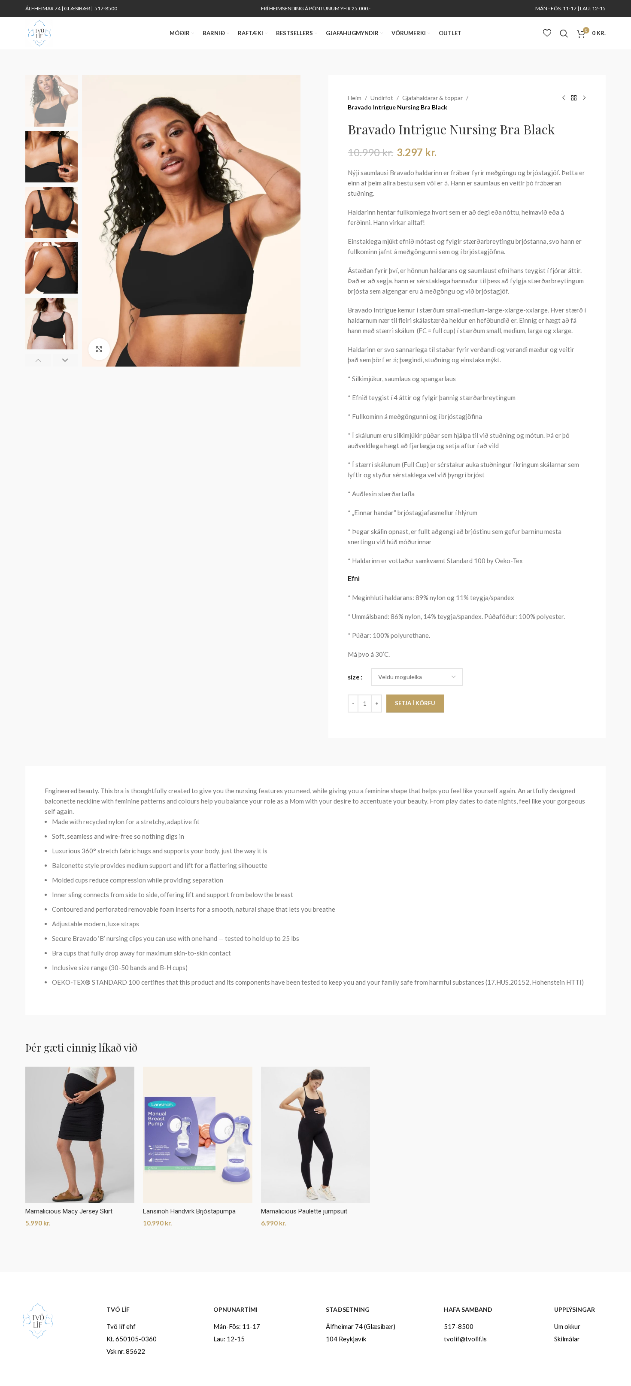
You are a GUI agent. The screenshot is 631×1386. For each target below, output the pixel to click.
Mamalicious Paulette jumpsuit (304, 1211)
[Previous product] (563, 98)
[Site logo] (39, 32)
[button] (38, 360)
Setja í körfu (415, 703)
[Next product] (584, 98)
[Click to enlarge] (99, 349)
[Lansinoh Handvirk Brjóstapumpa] (197, 1135)
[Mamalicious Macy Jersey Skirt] (79, 1135)
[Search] (564, 33)
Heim (354, 97)
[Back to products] (574, 98)
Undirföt (381, 97)
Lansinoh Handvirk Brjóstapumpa (189, 1211)
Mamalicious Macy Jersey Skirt (68, 1211)
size (354, 677)
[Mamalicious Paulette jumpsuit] (315, 1135)
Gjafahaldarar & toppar (432, 97)
